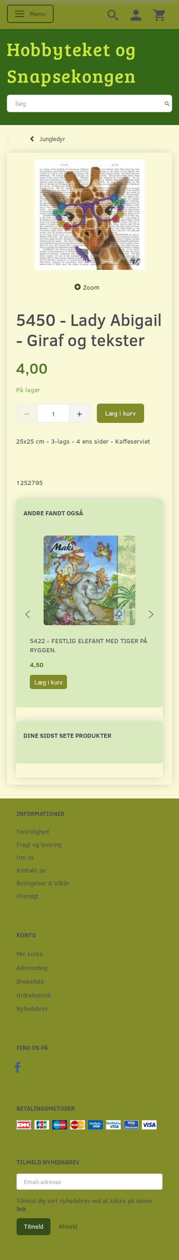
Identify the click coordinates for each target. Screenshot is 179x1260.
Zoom (91, 287)
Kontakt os (31, 870)
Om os (25, 857)
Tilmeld (33, 1226)
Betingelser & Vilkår (43, 883)
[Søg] (167, 103)
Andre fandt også (53, 512)
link (21, 1209)
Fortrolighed (33, 831)
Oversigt (28, 896)
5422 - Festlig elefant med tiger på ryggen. (88, 645)
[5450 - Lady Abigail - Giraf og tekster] (89, 215)
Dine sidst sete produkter (67, 735)
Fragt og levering (39, 844)
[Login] (135, 14)
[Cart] (159, 14)
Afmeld (68, 1226)
